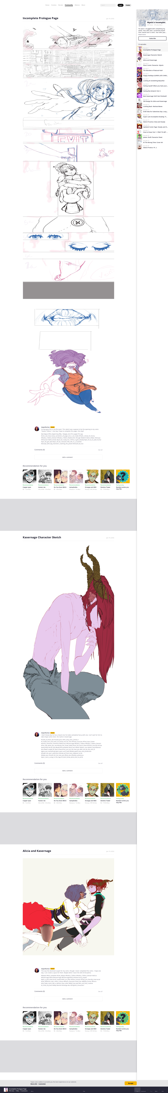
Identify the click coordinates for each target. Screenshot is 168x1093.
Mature (77, 5)
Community (69, 5)
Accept (130, 1083)
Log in (120, 5)
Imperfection (45, 427)
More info (34, 1084)
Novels (60, 5)
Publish (128, 5)
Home (47, 5)
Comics (53, 5)
